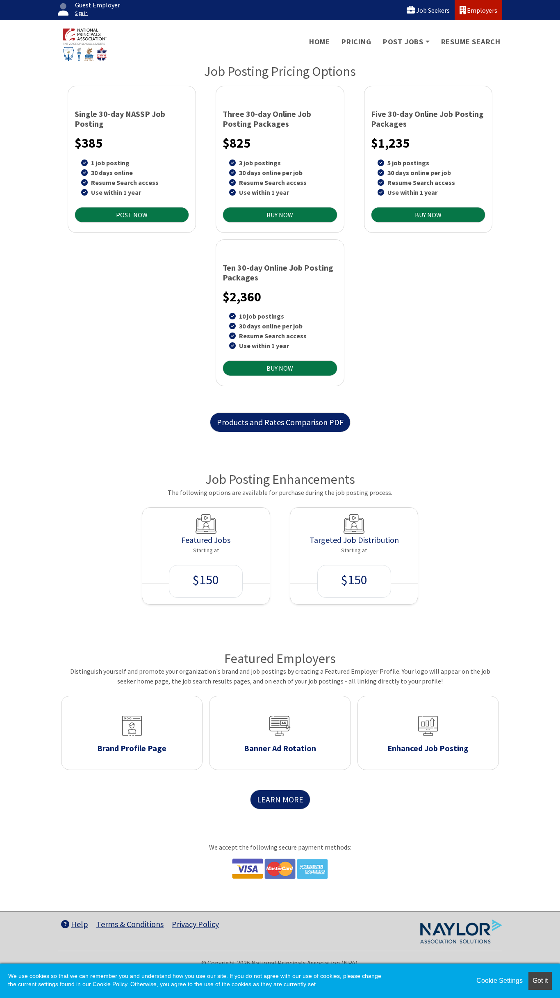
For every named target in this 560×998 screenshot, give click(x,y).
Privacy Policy (195, 924)
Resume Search (471, 41)
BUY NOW (279, 215)
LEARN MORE (280, 799)
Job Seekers (432, 10)
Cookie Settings (499, 980)
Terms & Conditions (130, 924)
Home (319, 41)
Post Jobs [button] (403, 41)
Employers (481, 10)
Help (79, 924)
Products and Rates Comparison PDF (280, 422)
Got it (540, 980)
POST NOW (132, 215)
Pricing (356, 41)
